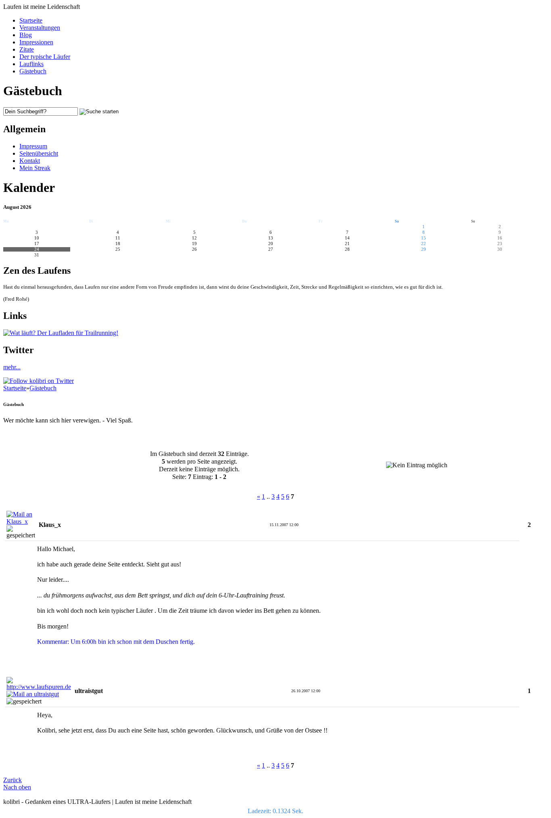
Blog (25, 34)
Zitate (26, 49)
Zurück (12, 779)
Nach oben (17, 787)
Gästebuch (32, 71)
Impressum (33, 146)
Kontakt (29, 160)
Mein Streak (34, 167)
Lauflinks (31, 63)
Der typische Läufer (44, 56)
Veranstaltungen (39, 27)
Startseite (30, 20)
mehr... (12, 367)
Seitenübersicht (38, 153)
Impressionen (36, 42)
